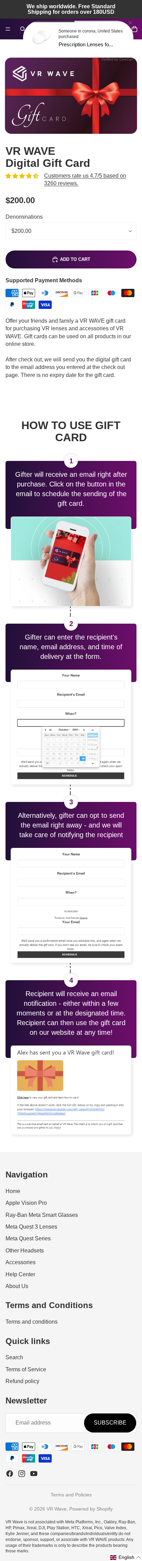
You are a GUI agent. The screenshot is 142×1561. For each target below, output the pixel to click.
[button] (125, 1557)
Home (13, 1191)
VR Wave (57, 1509)
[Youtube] (34, 1473)
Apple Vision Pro (26, 1203)
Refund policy (22, 1381)
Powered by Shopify (91, 1509)
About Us (17, 1286)
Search (14, 1357)
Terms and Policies (71, 1494)
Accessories (21, 1262)
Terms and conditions (32, 1322)
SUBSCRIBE (110, 1423)
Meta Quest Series (28, 1239)
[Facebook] (10, 1473)
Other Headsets (25, 1250)
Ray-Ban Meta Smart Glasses (42, 1215)
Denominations (24, 217)
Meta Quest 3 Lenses (31, 1227)
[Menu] (8, 29)
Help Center (20, 1274)
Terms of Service (26, 1369)
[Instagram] (22, 1473)
